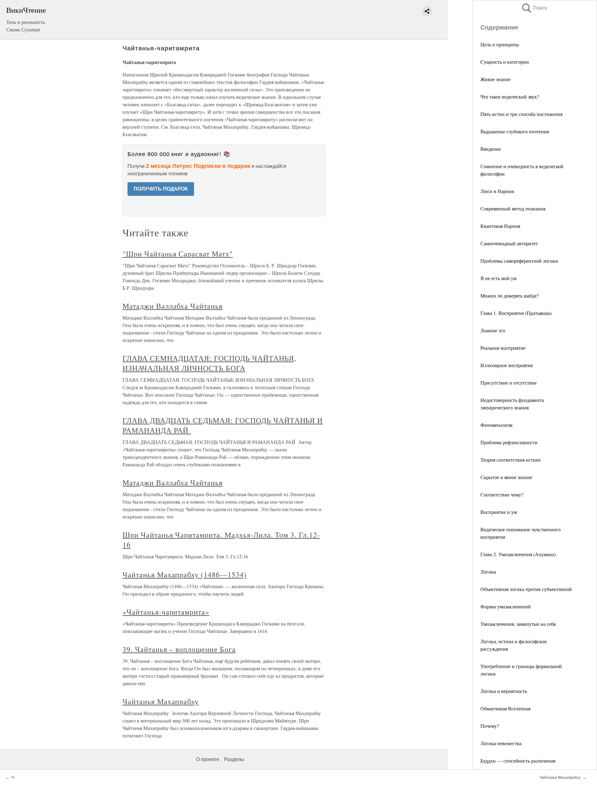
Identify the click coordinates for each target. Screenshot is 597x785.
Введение (490, 148)
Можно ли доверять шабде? (509, 295)
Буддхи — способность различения (517, 760)
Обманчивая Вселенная (505, 708)
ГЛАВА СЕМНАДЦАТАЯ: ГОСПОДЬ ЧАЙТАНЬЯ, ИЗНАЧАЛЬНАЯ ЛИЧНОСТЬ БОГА (209, 363)
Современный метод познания (512, 208)
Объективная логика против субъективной (526, 589)
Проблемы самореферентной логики (519, 260)
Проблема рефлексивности (509, 442)
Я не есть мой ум (498, 278)
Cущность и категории (504, 61)
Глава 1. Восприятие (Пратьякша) (516, 313)
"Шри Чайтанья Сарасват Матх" (178, 254)
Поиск (534, 8)
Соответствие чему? (501, 494)
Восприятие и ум (498, 512)
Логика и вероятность (503, 691)
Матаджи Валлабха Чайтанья (173, 306)
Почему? (489, 726)
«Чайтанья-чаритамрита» (166, 612)
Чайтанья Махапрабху (161, 701)
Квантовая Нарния (500, 226)
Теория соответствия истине (510, 459)
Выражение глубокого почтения (514, 131)
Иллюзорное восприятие (506, 365)
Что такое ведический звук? (509, 96)
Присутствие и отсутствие (508, 382)
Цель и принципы (499, 44)
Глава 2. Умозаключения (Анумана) (518, 554)
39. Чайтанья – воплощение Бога (179, 649)
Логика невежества (500, 743)
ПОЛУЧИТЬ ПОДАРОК (161, 189)
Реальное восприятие (502, 347)
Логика (488, 571)
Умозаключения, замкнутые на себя (518, 624)
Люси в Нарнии (497, 191)
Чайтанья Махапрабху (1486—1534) (185, 575)
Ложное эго (492, 330)
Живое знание (495, 79)
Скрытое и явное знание (506, 477)
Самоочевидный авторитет (509, 243)
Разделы (234, 759)
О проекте (207, 759)
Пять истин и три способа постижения (521, 114)
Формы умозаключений (505, 606)
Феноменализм (496, 425)
